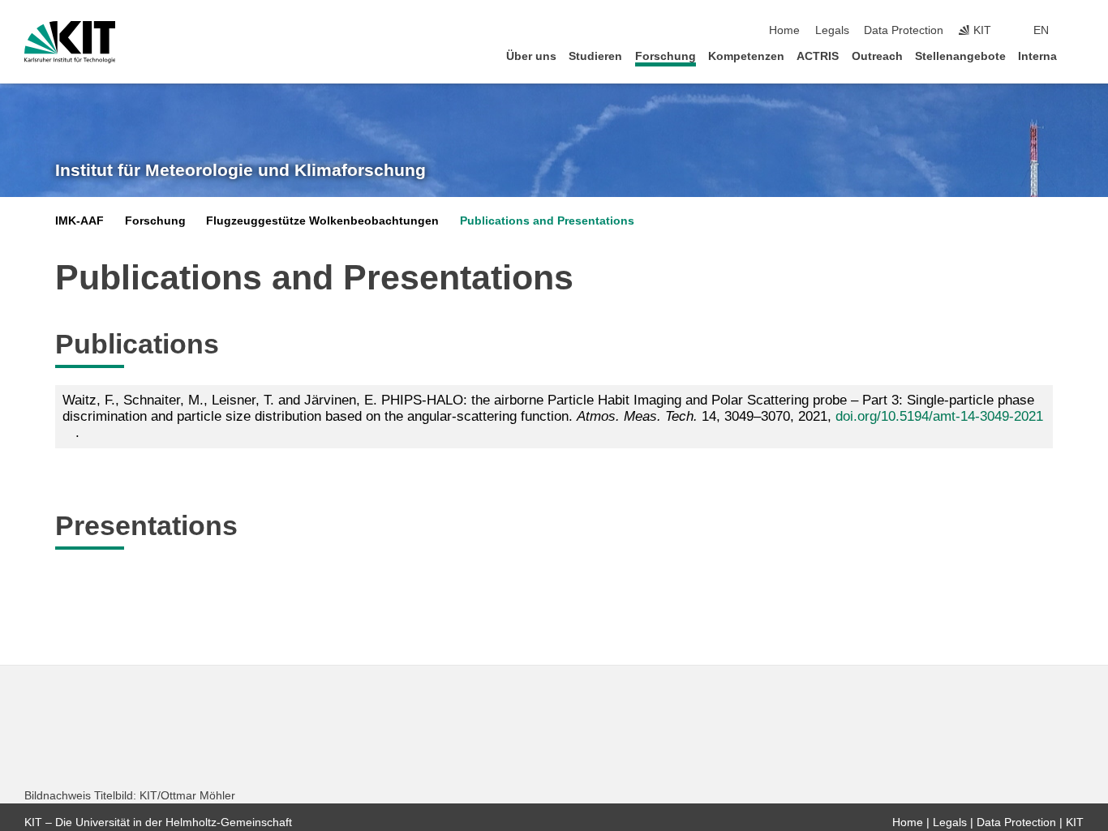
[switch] (1079, 30)
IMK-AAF (79, 221)
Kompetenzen (746, 56)
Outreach (877, 56)
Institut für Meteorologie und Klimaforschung (240, 170)
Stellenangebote (960, 56)
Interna (1037, 56)
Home (784, 30)
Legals (832, 30)
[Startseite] (1079, 55)
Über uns (531, 56)
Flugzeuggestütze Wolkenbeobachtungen (322, 221)
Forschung (665, 56)
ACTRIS (818, 56)
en (1041, 30)
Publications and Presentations (547, 221)
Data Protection (903, 30)
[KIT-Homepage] (70, 42)
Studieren (595, 56)
